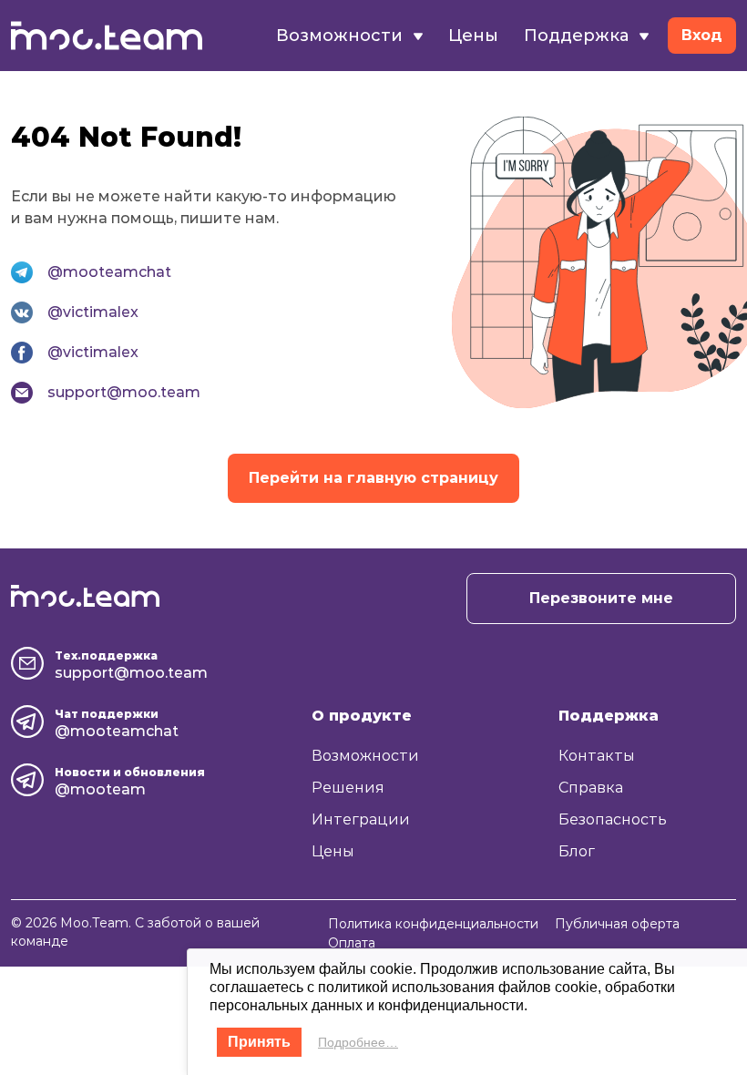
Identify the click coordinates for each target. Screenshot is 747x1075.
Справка (590, 787)
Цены (473, 36)
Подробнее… (358, 1042)
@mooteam (100, 789)
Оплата (351, 943)
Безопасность (612, 819)
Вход (701, 35)
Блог (576, 851)
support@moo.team (123, 392)
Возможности (365, 755)
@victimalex (92, 312)
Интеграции (361, 819)
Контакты (596, 755)
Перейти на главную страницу (373, 477)
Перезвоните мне (601, 598)
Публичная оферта (617, 924)
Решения (348, 787)
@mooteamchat (109, 272)
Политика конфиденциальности (433, 924)
